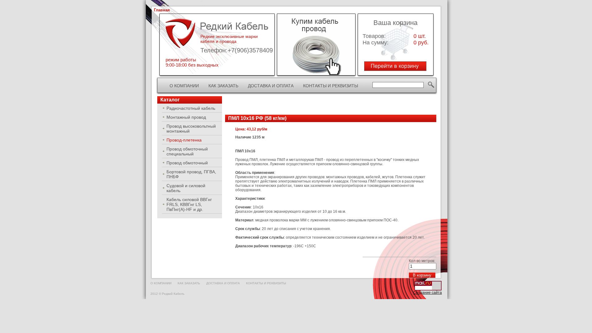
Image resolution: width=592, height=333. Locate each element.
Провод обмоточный (187, 162)
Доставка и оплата (271, 85)
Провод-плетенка (184, 140)
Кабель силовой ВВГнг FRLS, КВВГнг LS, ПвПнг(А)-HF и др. (189, 204)
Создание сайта (427, 292)
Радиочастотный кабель (190, 108)
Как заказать (223, 85)
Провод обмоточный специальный (187, 151)
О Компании (184, 85)
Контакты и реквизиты (330, 85)
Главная (162, 10)
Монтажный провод (186, 117)
